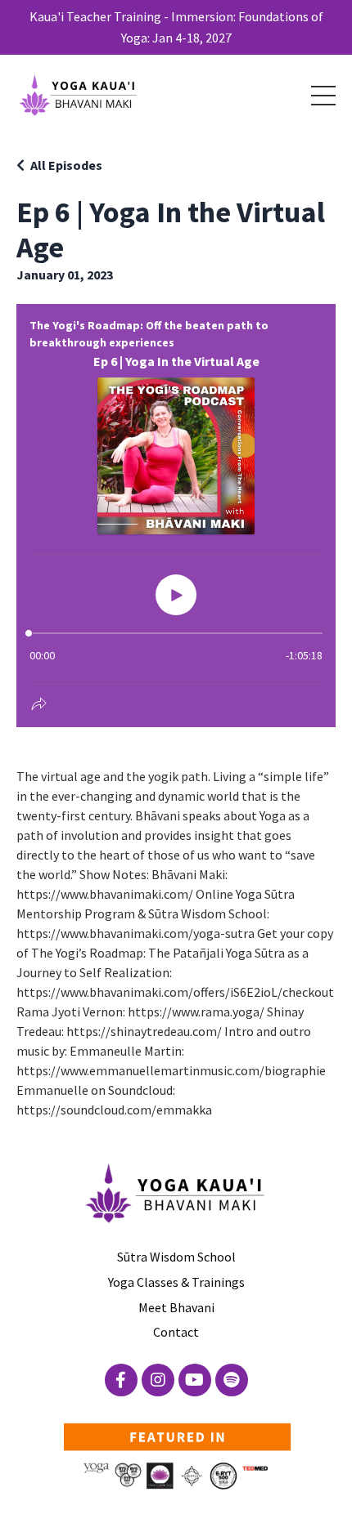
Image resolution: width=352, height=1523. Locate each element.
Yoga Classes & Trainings (176, 1282)
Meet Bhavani (176, 1307)
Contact (176, 1332)
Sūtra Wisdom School (176, 1256)
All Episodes (66, 165)
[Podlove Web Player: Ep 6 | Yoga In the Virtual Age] (176, 515)
